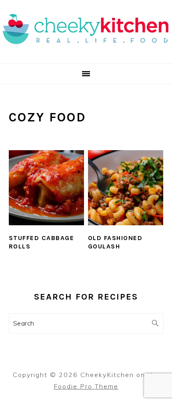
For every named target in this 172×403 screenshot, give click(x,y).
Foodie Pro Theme (86, 386)
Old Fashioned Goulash (115, 242)
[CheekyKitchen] (86, 54)
